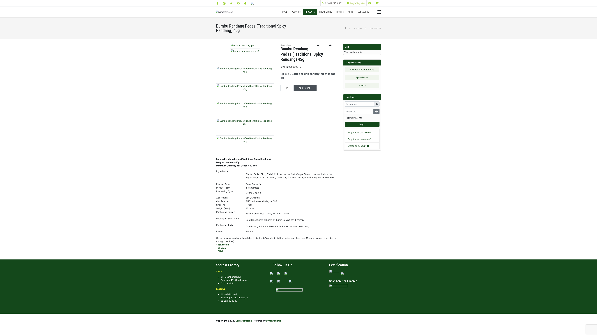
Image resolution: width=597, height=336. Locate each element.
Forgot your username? (359, 139)
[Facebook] (217, 3)
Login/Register (357, 3)
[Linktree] (252, 3)
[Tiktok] (245, 3)
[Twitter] (231, 3)
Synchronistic (273, 320)
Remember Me (354, 118)
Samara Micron (244, 320)
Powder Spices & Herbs (362, 69)
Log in (362, 124)
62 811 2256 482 (333, 3)
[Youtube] (238, 3)
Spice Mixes (362, 77)
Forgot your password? (359, 132)
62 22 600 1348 (229, 300)
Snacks (362, 85)
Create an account (357, 146)
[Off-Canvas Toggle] (378, 12)
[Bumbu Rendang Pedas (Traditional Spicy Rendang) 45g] (245, 45)
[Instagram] (224, 3)
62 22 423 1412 (229, 283)
